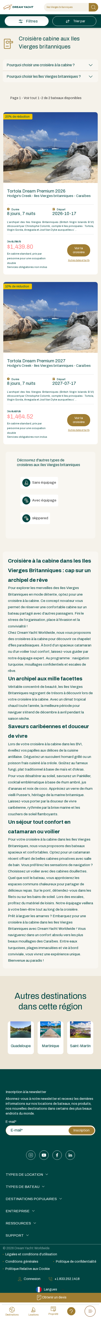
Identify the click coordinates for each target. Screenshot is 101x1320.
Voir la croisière (79, 250)
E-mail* (11, 1121)
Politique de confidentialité (76, 1261)
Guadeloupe (21, 1046)
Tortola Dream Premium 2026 (36, 191)
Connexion (32, 1279)
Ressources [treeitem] (18, 1223)
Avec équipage (43, 500)
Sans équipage (43, 482)
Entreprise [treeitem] (18, 1211)
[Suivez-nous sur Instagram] (30, 1155)
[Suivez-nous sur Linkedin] (70, 1155)
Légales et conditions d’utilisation (31, 1254)
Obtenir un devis (54, 1297)
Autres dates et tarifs (78, 260)
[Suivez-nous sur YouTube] (44, 1155)
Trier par (79, 21)
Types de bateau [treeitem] (22, 1187)
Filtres (32, 21)
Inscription (81, 1130)
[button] (50, 65)
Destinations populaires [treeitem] (31, 1199)
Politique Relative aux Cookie (27, 1269)
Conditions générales (21, 1261)
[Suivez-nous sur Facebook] (57, 1155)
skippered (39, 518)
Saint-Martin (80, 1046)
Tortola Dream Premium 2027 (36, 361)
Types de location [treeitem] (24, 1174)
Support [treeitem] (15, 1235)
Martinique (50, 1046)
